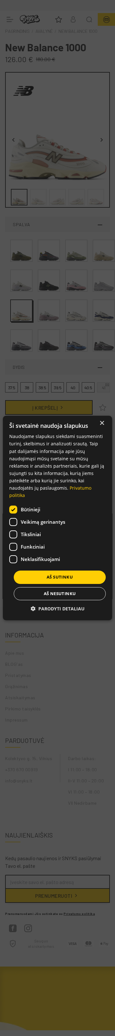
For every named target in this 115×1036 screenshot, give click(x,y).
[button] (58, 608)
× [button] (101, 423)
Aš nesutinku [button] (60, 593)
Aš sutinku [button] (60, 577)
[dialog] (57, 518)
